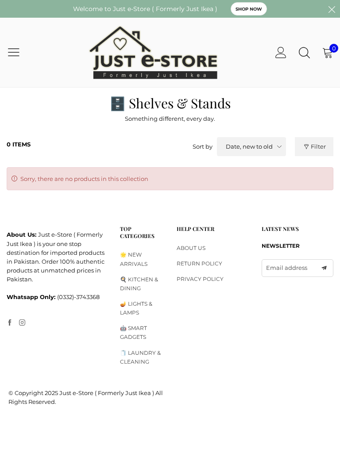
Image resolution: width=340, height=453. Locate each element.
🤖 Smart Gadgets (133, 332)
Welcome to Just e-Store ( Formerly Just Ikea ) (145, 9)
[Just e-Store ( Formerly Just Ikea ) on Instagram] (22, 323)
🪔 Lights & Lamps (136, 308)
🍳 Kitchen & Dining (139, 284)
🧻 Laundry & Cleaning (140, 357)
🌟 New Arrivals (133, 259)
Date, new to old (249, 146)
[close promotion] (331, 9)
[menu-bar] (19, 52)
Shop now (249, 9)
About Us (191, 248)
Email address (286, 267)
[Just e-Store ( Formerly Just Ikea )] (153, 52)
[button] (324, 268)
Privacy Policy (200, 279)
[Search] (304, 52)
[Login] (281, 52)
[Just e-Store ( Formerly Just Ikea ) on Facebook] (9, 323)
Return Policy (199, 263)
